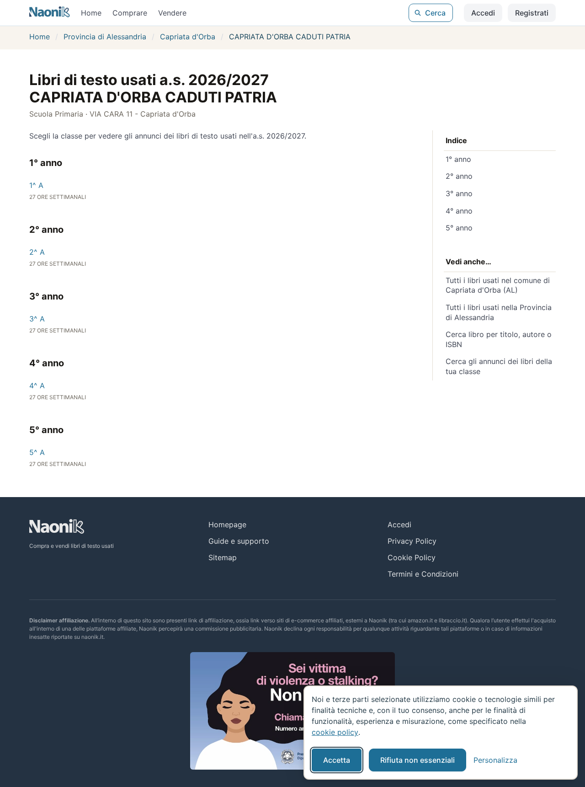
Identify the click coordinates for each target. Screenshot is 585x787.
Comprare (129, 12)
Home (91, 12)
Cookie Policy (412, 557)
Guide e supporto (238, 541)
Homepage (227, 524)
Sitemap (222, 557)
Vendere (172, 12)
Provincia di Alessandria (105, 36)
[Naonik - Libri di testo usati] (49, 13)
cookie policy (335, 732)
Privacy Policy (412, 541)
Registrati (531, 12)
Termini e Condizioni (423, 573)
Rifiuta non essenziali (417, 760)
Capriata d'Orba (187, 36)
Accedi (483, 12)
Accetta (336, 760)
